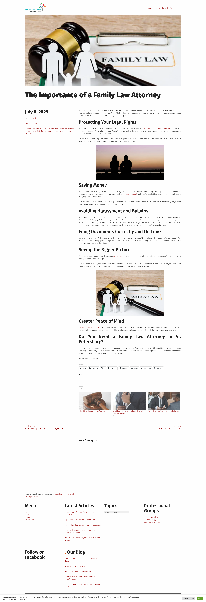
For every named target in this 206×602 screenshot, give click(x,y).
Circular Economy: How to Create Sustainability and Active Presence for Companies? (82, 585)
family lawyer (68, 131)
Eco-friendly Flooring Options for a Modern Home (81, 559)
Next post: (170, 427)
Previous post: (46, 427)
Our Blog (76, 552)
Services (157, 8)
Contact (165, 8)
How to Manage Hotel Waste (75, 566)
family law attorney (55, 131)
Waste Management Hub (153, 522)
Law (26, 123)
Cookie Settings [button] (189, 598)
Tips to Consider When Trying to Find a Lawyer (163, 411)
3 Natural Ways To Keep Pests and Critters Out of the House (83, 513)
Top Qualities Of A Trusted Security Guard (80, 520)
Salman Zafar (32, 118)
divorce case (118, 256)
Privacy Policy (175, 8)
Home (149, 8)
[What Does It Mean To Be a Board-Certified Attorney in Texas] (129, 401)
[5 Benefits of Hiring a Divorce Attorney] (95, 401)
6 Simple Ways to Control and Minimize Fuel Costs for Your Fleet (81, 578)
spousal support (31, 134)
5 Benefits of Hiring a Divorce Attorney (92, 411)
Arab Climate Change (152, 517)
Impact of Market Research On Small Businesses (83, 525)
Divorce (44, 131)
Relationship (33, 123)
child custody (35, 131)
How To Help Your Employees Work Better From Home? (82, 539)
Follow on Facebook (35, 554)
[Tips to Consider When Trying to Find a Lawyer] (164, 401)
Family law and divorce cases (90, 327)
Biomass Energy (150, 520)
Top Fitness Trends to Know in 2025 (78, 571)
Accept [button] (200, 598)
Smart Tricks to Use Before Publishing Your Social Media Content (81, 531)
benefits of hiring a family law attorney (39, 128)
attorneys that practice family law (157, 128)
